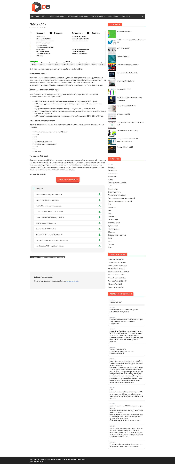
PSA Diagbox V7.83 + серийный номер (50, 246)
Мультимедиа (113, 226)
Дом (109, 204)
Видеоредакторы (56, 16)
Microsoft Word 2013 (115, 284)
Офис (110, 238)
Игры (110, 213)
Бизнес (110, 180)
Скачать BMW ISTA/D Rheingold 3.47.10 (50, 217)
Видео (110, 186)
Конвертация (113, 220)
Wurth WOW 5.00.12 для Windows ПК (49, 234)
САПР (110, 241)
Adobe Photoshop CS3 (115, 259)
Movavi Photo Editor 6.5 (116, 269)
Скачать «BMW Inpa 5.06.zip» (68, 180)
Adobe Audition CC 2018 (116, 275)
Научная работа (114, 229)
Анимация (111, 167)
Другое (125, 16)
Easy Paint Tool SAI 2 (124, 89)
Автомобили (113, 16)
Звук (43, 16)
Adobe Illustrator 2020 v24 (117, 278)
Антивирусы (112, 170)
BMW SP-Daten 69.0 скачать (46, 223)
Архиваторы (112, 173)
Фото (110, 247)
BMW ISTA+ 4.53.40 (123, 48)
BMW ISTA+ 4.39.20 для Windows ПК (49, 194)
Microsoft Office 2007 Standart (118, 272)
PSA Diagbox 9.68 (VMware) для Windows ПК (52, 240)
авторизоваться (72, 281)
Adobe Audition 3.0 (123, 56)
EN (43, 461)
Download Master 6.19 (124, 32)
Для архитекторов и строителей (120, 201)
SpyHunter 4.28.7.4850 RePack (127, 73)
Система (35, 16)
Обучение (111, 232)
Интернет (111, 216)
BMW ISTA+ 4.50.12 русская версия (48, 206)
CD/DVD (110, 164)
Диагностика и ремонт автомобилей (52, 257)
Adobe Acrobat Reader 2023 (117, 266)
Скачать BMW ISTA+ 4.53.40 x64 (47, 200)
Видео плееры (113, 189)
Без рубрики (112, 176)
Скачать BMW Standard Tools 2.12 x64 (49, 212)
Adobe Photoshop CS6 (115, 287)
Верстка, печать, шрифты (117, 183)
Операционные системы (117, 235)
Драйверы (112, 207)
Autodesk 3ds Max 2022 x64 (117, 262)
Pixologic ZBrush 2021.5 (125, 147)
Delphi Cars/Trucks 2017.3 (125, 81)
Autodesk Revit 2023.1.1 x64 (126, 106)
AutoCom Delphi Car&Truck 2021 (128, 65)
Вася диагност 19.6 (123, 114)
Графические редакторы (77, 16)
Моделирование (98, 16)
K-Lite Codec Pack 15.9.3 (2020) (127, 131)
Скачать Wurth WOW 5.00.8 (46, 229)
